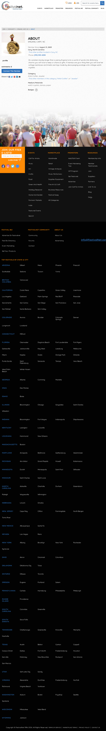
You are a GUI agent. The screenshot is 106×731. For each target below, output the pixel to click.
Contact (32, 246)
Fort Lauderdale (61, 342)
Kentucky (6, 428)
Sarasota (41, 361)
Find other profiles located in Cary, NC (43, 52)
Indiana (5, 419)
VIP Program (73, 171)
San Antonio (77, 657)
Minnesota (7, 469)
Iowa (4, 388)
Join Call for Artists (75, 187)
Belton (40, 644)
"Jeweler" (74, 79)
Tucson (40, 272)
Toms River (6, 517)
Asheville (23, 486)
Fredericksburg (61, 651)
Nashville (5, 636)
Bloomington (25, 405)
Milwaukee (24, 709)
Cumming (41, 380)
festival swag (53, 195)
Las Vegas (24, 534)
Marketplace (48, 8)
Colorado (7, 317)
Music (31, 164)
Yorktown (41, 686)
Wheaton (5, 411)
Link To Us (92, 187)
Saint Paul (59, 469)
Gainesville (6, 349)
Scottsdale (6, 272)
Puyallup (58, 695)
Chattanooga (25, 630)
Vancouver (24, 280)
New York (6, 543)
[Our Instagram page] (8, 166)
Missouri (6, 478)
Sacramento (6, 303)
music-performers (55, 174)
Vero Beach (77, 361)
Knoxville (58, 630)
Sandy (40, 672)
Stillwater (76, 469)
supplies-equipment (55, 179)
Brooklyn (41, 543)
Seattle (76, 695)
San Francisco (60, 303)
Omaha (40, 503)
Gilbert (22, 265)
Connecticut (8, 334)
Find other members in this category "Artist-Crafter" (48, 79)
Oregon (6, 582)
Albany (22, 543)
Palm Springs (43, 296)
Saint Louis (42, 478)
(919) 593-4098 (40, 55)
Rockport (59, 657)
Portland (41, 582)
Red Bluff (59, 296)
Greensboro (77, 486)
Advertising (59, 241)
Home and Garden (36, 195)
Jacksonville (24, 349)
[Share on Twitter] (12, 77)
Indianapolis (60, 419)
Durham (58, 486)
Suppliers (91, 176)
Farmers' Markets (35, 200)
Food (30, 179)
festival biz (79, 8)
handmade (52, 158)
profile (5, 61)
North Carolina (6, 487)
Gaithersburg (60, 453)
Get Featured (73, 176)
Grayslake (59, 405)
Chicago (41, 405)
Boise (22, 396)
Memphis (76, 630)
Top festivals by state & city (15, 260)
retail (50, 164)
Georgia (6, 380)
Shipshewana (78, 419)
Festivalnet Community (39, 230)
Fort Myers (77, 342)
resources (69, 8)
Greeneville (42, 630)
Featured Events (35, 211)
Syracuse (5, 549)
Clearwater (24, 342)
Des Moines (24, 388)
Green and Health (35, 184)
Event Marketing (8, 246)
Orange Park (60, 355)
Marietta (58, 380)
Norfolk (76, 680)
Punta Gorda (7, 361)
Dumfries (41, 680)
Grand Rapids (43, 461)
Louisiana (6, 436)
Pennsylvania (8, 591)
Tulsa (40, 565)
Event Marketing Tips (74, 165)
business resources (55, 190)
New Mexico (7, 526)
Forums (31, 241)
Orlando (76, 355)
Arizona (6, 265)
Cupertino (41, 290)
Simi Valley (42, 309)
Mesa (40, 265)
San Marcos (6, 663)
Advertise (71, 182)
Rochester (77, 543)
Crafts (31, 174)
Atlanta (22, 380)
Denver (76, 317)
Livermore (77, 290)
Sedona (23, 272)
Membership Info (94, 158)
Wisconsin (7, 709)
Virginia (6, 680)
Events (31, 153)
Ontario (6, 574)
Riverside (76, 296)
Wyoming (6, 718)
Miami (4, 355)
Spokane (5, 701)
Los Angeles (6, 296)
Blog (102, 8)
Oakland (23, 296)
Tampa (58, 361)
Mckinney (23, 657)
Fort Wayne (42, 419)
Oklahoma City (25, 565)
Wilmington (42, 494)
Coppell (76, 644)
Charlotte (41, 486)
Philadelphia (60, 591)
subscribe (13, 160)
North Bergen (78, 511)
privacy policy (84, 727)
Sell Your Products (9, 251)
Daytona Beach (44, 342)
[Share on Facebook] (9, 77)
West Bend (42, 709)
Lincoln (22, 503)
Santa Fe (41, 526)
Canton (58, 644)
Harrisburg (42, 591)
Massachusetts (8, 444)
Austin (22, 644)
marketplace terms (70, 727)
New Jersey (7, 511)
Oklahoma (7, 565)
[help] (36, 90)
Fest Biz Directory (8, 241)
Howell (58, 461)
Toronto (41, 574)
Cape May (24, 511)
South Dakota (5, 621)
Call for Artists (34, 158)
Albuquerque (25, 526)
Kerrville (5, 657)
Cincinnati (41, 557)
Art (30, 169)
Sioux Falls (24, 620)
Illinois (6, 405)
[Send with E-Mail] (19, 77)
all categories (53, 200)
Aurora (22, 317)
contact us (96, 727)
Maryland (7, 453)
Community (33, 235)
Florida (6, 342)
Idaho (5, 396)
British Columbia (6, 281)
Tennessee (7, 630)
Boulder (41, 317)
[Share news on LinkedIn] (17, 77)
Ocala (40, 355)
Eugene (23, 582)
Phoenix (58, 265)
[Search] (102, 3)
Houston (76, 651)
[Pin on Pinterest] (14, 77)
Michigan (6, 461)
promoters (59, 8)
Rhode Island (5, 600)
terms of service (54, 727)
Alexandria (24, 680)
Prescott (76, 265)
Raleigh (5, 494)
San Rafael (6, 309)
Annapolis (23, 453)
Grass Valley (60, 290)
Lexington (23, 428)
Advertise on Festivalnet (11, 235)
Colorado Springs (59, 318)
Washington (8, 695)
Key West (41, 349)
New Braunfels (43, 657)
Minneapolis (42, 469)
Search (31, 216)
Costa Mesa (24, 290)
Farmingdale (60, 511)
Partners (91, 182)
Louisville (41, 428)
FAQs (90, 197)
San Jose (76, 303)
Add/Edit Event (74, 158)
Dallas (22, 651)
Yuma (57, 272)
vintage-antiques (54, 169)
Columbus (59, 557)
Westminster (78, 453)
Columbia (23, 609)
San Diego (42, 303)
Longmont (6, 326)
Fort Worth (42, 651)
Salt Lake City (25, 672)
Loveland (23, 326)
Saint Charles (78, 405)
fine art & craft (54, 184)
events (39, 8)
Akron (22, 557)
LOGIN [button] (69, 3)
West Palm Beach (6, 370)
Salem (57, 582)
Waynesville (24, 494)
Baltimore (41, 453)
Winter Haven (25, 369)
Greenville (41, 609)
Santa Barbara (25, 309)
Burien (40, 695)
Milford (22, 334)
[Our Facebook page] (3, 166)
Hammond (24, 436)
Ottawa (22, 574)
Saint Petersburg (24, 362)
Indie (30, 205)
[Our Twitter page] (12, 166)
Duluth (22, 469)
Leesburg (59, 349)
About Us (59, 230)
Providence (24, 599)
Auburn (22, 695)
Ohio (4, 557)
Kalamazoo (77, 461)
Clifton (40, 511)
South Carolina (6, 610)
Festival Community (92, 8)
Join (90, 171)
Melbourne (77, 349)
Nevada (5, 534)
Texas (5, 644)
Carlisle (22, 591)
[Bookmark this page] (17, 166)
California (7, 290)
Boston (22, 444)
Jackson (23, 718)
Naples (22, 355)
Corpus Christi (7, 651)
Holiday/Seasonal (35, 190)
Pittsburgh (77, 591)
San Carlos (24, 303)
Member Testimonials (92, 165)
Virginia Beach (25, 686)
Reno (40, 534)
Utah (4, 672)
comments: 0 (7, 67)
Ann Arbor (24, 461)
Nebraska (6, 503)
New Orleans (43, 436)
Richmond (6, 686)
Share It (5, 77)
